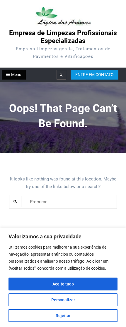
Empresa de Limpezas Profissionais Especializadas (63, 37)
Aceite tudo (63, 284)
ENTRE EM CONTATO (94, 74)
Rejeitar (63, 315)
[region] (63, 277)
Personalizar (63, 299)
